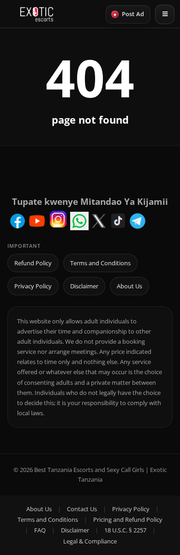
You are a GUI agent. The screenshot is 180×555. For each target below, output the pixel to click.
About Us (129, 286)
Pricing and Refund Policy (127, 519)
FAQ (40, 530)
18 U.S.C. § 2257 (125, 530)
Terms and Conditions (100, 263)
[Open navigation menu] (164, 14)
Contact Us (82, 509)
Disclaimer (84, 286)
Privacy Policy (33, 286)
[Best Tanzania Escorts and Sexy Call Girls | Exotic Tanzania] (37, 14)
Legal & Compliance (90, 541)
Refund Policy (33, 263)
